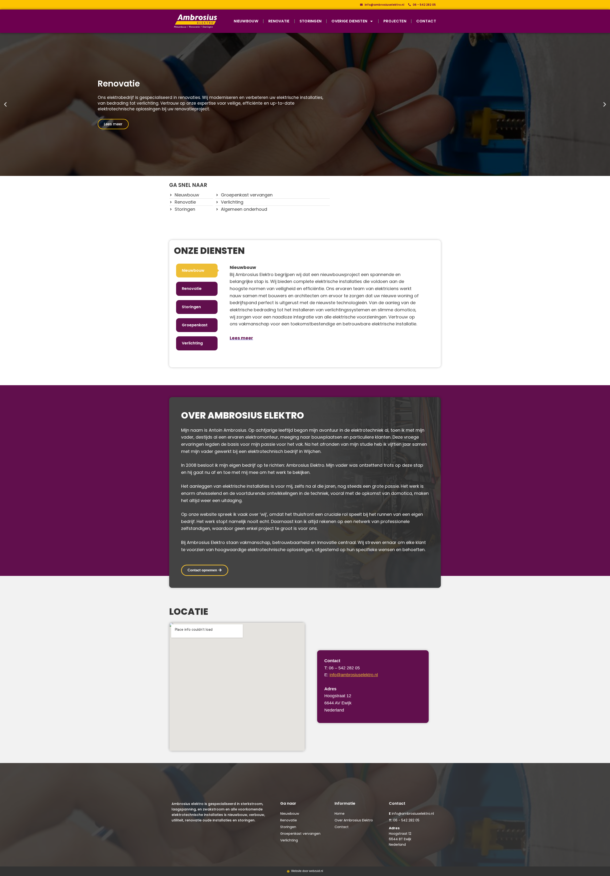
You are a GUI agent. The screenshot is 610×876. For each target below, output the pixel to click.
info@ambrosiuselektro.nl (354, 674)
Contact (426, 21)
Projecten (394, 21)
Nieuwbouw (246, 21)
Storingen (311, 21)
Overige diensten (349, 21)
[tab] (197, 270)
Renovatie (279, 21)
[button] (5, 104)
